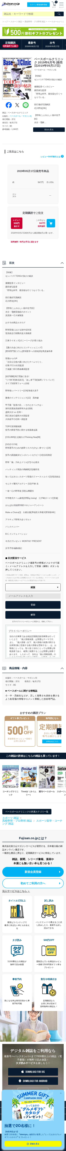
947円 (41, 182)
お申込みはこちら (52, 741)
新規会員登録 (33, 871)
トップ (5, 22)
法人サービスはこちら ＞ (16, 891)
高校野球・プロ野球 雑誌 (35, 22)
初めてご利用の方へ (33, 883)
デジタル (14, 195)
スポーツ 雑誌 (16, 22)
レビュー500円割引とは (52, 157)
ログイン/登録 (38, 5)
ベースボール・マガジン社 (21, 116)
